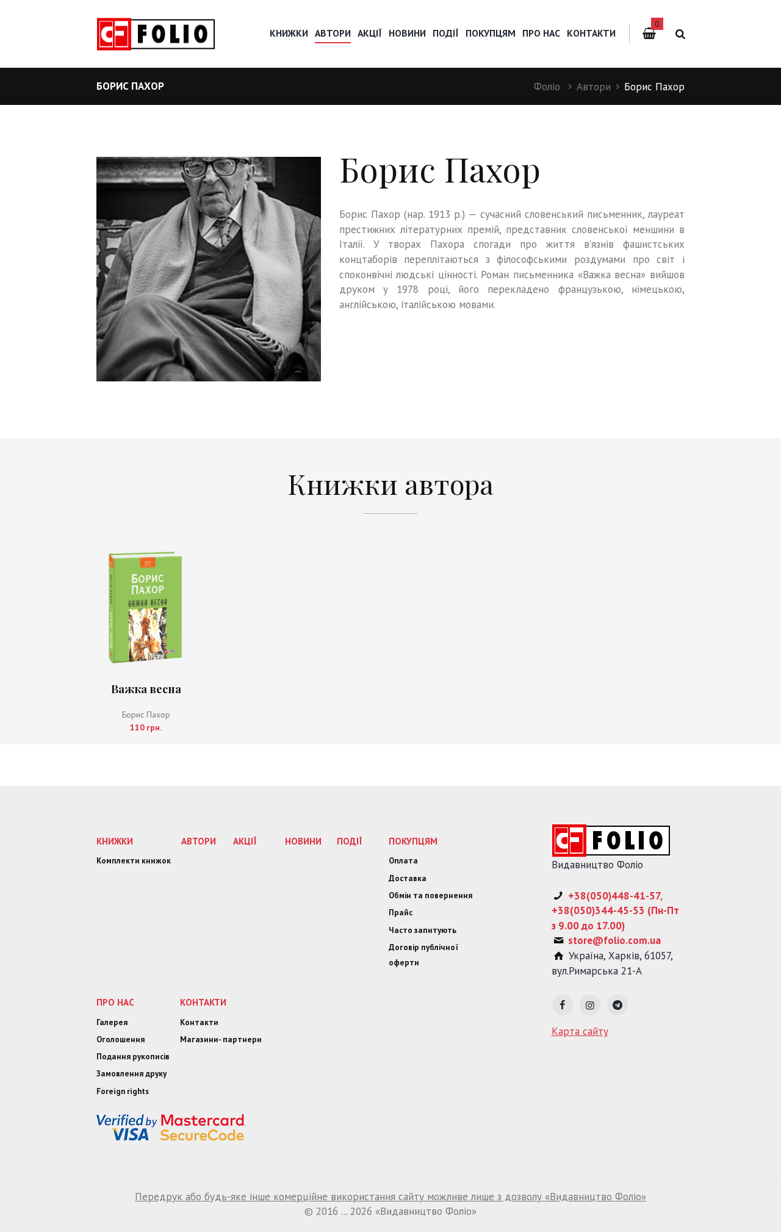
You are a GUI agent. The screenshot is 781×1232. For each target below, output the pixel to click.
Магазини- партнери (221, 1039)
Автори (594, 86)
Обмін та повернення (430, 895)
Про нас (541, 33)
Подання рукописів (133, 1056)
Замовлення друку (131, 1073)
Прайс (400, 912)
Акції (370, 33)
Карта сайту (580, 1031)
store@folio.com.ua (614, 940)
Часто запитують (422, 930)
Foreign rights (122, 1091)
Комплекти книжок (133, 861)
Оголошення (120, 1039)
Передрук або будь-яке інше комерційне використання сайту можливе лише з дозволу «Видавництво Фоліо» (390, 1196)
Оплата (403, 861)
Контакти (591, 33)
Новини (407, 33)
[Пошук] (678, 34)
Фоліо (547, 86)
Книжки (289, 33)
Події (446, 33)
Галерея (112, 1022)
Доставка (407, 878)
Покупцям (491, 33)
